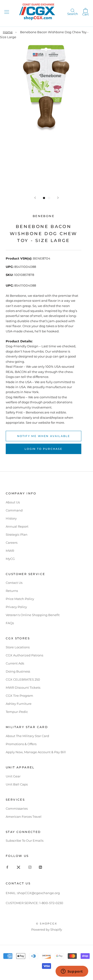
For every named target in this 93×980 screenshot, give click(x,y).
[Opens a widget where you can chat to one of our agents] (71, 972)
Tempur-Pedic (17, 711)
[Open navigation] (6, 12)
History (11, 518)
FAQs (10, 623)
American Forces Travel (23, 816)
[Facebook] (7, 866)
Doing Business (18, 671)
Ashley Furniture (18, 703)
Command (14, 510)
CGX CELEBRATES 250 (23, 679)
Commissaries (17, 808)
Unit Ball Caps (17, 784)
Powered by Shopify (46, 929)
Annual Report (17, 526)
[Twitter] (18, 866)
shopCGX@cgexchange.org (38, 893)
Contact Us (14, 582)
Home (8, 32)
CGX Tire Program (19, 695)
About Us (13, 502)
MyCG (10, 558)
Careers (11, 542)
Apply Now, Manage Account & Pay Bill (36, 752)
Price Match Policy (20, 598)
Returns (12, 590)
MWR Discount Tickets (23, 687)
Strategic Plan (16, 534)
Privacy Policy (16, 606)
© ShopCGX (46, 923)
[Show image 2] (49, 198)
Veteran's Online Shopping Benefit (33, 615)
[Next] (58, 198)
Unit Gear (13, 776)
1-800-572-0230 (51, 903)
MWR (10, 550)
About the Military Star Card (27, 736)
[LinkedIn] (40, 866)
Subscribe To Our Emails (24, 840)
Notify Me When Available (43, 436)
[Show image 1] (44, 198)
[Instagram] (29, 866)
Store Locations (18, 647)
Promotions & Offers (21, 744)
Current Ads (15, 663)
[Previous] (35, 198)
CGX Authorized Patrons (24, 655)
